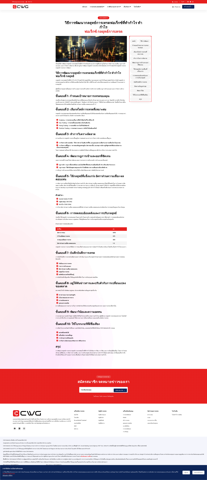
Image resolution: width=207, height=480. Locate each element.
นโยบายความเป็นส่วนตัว (9, 473)
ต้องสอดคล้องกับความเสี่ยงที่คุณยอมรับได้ (81, 113)
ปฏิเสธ (186, 472)
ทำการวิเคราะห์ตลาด (140, 58)
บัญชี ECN (101, 417)
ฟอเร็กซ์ (76, 414)
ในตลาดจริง (79, 217)
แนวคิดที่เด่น (126, 426)
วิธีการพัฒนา (144, 41)
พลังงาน (76, 429)
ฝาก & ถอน (150, 414)
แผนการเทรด (80, 89)
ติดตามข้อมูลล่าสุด (140, 86)
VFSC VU (30, 2)
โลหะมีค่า (76, 417)
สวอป (148, 417)
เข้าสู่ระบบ (177, 7)
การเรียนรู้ (125, 431)
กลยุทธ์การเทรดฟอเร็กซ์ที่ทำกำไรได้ (81, 351)
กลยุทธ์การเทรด (110, 31)
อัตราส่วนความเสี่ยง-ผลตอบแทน (83, 104)
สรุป (140, 99)
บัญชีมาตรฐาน (102, 414)
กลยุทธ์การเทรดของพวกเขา (113, 316)
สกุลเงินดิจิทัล (77, 423)
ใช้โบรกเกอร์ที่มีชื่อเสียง (140, 95)
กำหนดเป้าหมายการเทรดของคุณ (140, 46)
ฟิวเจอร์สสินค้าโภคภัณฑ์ (80, 420)
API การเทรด (126, 420)
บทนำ (134, 41)
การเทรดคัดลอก (127, 414)
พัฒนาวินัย (140, 90)
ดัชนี (75, 426)
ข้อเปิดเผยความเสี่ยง (86, 456)
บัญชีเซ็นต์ (101, 420)
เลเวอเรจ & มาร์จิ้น (152, 420)
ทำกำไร (109, 66)
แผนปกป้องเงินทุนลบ (152, 423)
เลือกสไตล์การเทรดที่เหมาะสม (140, 53)
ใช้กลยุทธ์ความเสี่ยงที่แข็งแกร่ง (140, 70)
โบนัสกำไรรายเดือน (177, 414)
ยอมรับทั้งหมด (198, 472)
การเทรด (67, 247)
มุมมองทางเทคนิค (127, 423)
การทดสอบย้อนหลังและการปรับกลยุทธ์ (140, 77)
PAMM (124, 417)
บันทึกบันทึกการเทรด (140, 82)
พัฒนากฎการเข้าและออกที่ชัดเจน (140, 64)
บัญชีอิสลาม (101, 423)
